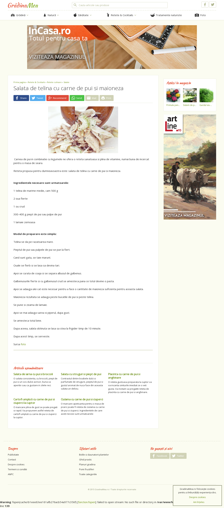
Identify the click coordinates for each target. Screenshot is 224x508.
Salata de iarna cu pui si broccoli (33, 374)
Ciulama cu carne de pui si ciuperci (82, 399)
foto (23, 344)
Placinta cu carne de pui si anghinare (124, 376)
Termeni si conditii (17, 469)
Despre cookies (16, 464)
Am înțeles (198, 502)
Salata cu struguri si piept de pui (81, 374)
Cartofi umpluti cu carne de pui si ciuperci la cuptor (34, 401)
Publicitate (13, 454)
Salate (66, 82)
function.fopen (86, 502)
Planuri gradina (87, 464)
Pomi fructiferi (86, 469)
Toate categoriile (88, 474)
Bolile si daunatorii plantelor (94, 454)
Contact (12, 459)
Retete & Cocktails (36, 82)
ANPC (11, 474)
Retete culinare (54, 82)
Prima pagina (19, 82)
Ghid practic (85, 459)
